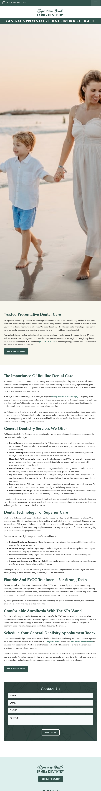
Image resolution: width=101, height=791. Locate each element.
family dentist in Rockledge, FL (65, 396)
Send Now (50, 732)
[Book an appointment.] (13, 3)
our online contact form (82, 641)
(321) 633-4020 (47, 341)
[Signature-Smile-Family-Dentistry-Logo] (50, 9)
